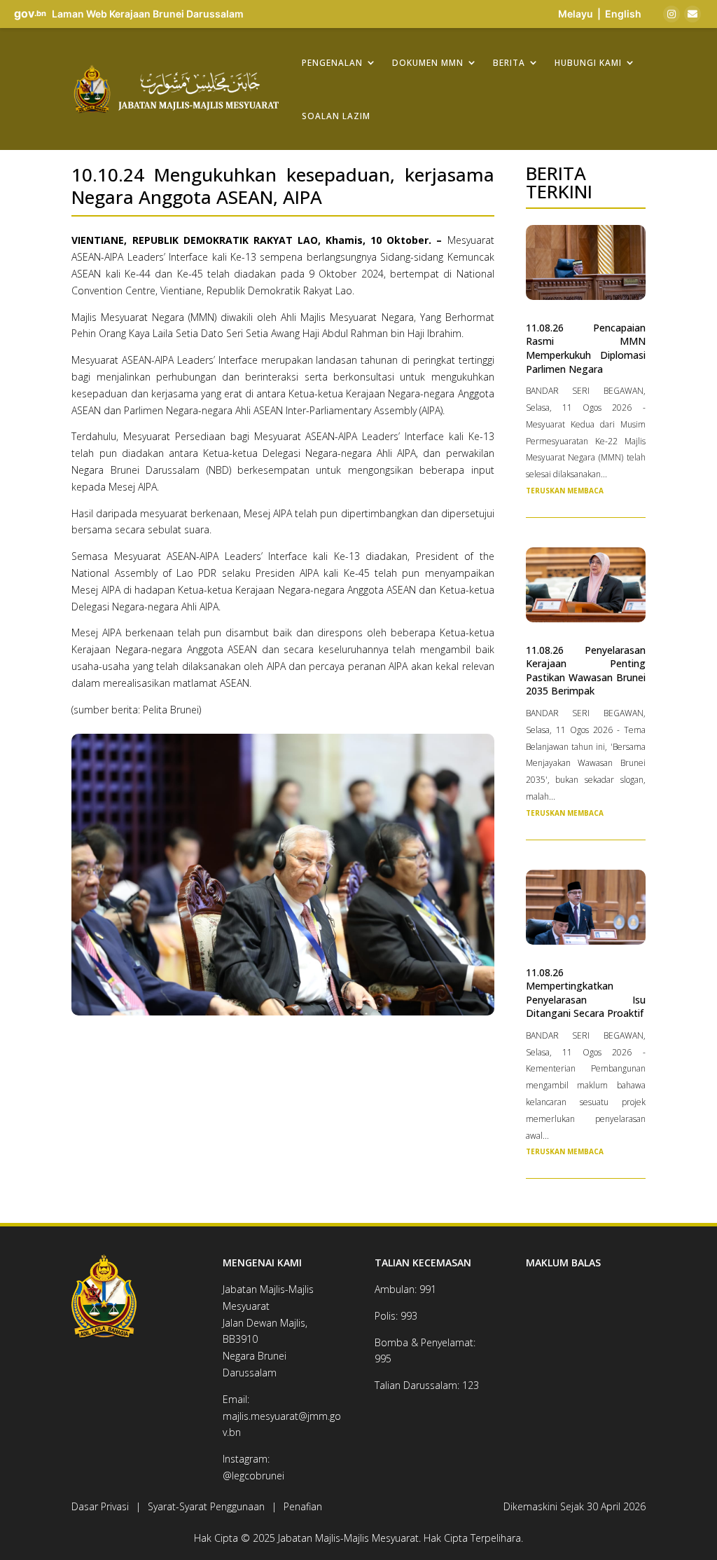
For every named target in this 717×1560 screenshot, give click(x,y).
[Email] (692, 14)
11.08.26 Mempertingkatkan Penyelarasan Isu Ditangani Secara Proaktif (586, 993)
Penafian (303, 1506)
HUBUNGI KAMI (588, 62)
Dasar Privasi (100, 1506)
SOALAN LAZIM (336, 115)
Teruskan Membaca (565, 490)
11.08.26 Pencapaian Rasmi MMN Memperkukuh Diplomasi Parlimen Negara (586, 348)
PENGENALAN (332, 62)
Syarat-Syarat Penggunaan (206, 1506)
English (623, 14)
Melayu (575, 14)
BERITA (509, 62)
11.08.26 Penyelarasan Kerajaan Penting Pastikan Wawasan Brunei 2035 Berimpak (586, 670)
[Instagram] (671, 14)
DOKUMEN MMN (428, 62)
